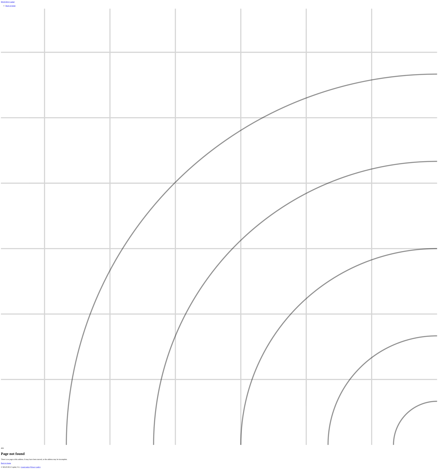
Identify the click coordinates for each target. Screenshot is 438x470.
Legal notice (25, 467)
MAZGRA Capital (7, 2)
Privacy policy (35, 467)
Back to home (10, 6)
